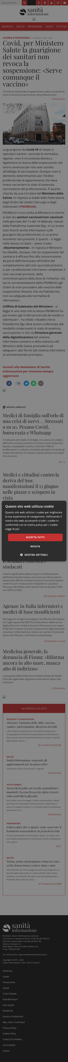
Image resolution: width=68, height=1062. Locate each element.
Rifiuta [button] (35, 546)
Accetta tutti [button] (35, 537)
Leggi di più (12, 529)
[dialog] (34, 531)
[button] (34, 555)
